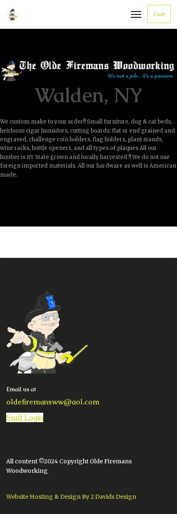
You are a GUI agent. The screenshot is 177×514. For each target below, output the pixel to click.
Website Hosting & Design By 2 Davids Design (71, 496)
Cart (159, 14)
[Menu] (136, 14)
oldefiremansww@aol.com (52, 402)
